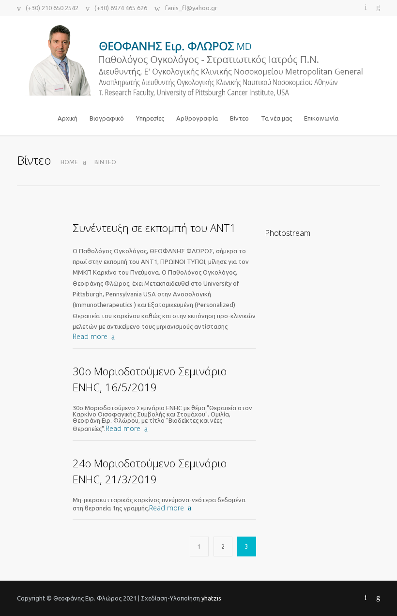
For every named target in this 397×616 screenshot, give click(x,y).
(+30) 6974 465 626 (120, 8)
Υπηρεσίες (150, 118)
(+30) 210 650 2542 (52, 8)
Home (69, 162)
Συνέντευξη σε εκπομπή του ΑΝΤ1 (154, 227)
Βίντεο (239, 118)
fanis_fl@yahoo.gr (191, 8)
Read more (90, 336)
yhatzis (211, 598)
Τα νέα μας (276, 118)
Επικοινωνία (321, 118)
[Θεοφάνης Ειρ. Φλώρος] (198, 61)
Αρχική (67, 118)
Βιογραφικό (107, 118)
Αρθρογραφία (197, 118)
